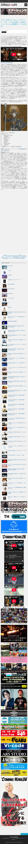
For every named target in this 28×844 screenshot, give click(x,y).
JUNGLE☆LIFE (9, 4)
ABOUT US (7, 838)
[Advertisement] (10, 198)
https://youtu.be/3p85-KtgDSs (7, 62)
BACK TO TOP (24, 833)
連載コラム (14, 839)
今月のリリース (22, 838)
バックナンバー (12, 838)
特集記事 (17, 838)
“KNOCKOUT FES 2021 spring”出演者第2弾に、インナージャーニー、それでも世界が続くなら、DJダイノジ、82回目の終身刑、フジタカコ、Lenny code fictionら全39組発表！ (14, 257)
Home (3, 838)
